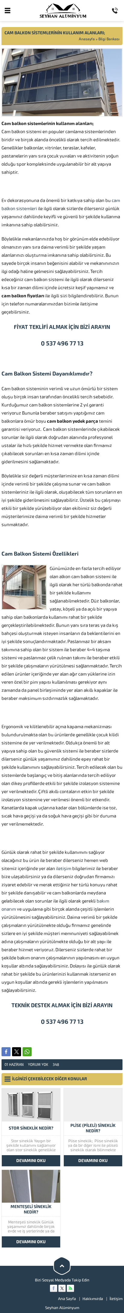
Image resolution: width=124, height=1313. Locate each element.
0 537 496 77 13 (62, 343)
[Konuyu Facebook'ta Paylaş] (6, 1051)
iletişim (63, 868)
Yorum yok (38, 1065)
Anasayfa (87, 39)
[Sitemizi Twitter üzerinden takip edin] (62, 1288)
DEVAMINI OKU (31, 1160)
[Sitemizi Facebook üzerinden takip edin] (53, 1288)
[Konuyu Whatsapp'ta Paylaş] (27, 1051)
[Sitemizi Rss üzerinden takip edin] (70, 1288)
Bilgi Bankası (108, 39)
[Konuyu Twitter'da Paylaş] (16, 1051)
